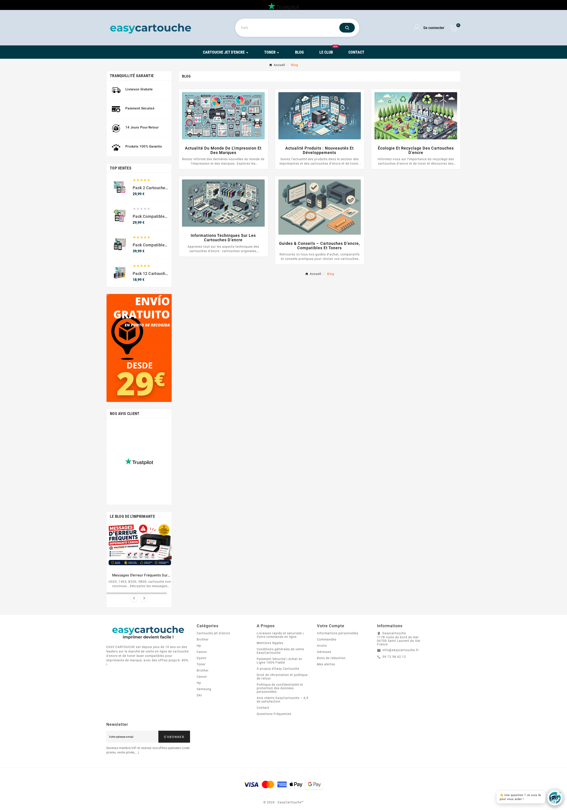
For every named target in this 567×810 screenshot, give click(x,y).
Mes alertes (326, 664)
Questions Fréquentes (274, 714)
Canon (202, 652)
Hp (199, 645)
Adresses (324, 652)
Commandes (326, 639)
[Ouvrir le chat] (555, 798)
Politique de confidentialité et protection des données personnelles (280, 688)
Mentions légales (270, 643)
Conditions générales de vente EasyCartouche (280, 650)
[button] (108, 593)
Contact (263, 707)
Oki (199, 695)
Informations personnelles (337, 633)
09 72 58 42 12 (394, 656)
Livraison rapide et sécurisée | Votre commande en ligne (280, 635)
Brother (203, 639)
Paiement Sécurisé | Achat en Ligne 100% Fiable (279, 660)
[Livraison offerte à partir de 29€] (139, 348)
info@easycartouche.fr (401, 650)
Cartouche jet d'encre (213, 633)
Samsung (204, 689)
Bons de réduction (331, 658)
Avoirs (322, 645)
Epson (201, 658)
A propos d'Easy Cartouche (278, 668)
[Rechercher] (347, 28)
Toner (201, 664)
